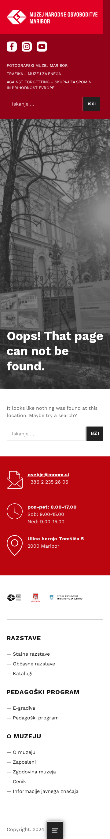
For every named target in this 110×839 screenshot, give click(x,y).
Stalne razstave (31, 654)
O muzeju (24, 752)
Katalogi (22, 673)
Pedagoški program (36, 718)
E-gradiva (24, 708)
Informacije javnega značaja (46, 791)
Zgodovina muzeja (34, 772)
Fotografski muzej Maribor (37, 65)
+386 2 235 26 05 (48, 482)
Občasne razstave (34, 664)
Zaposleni (24, 762)
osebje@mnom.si (48, 474)
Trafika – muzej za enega (34, 73)
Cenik (19, 781)
